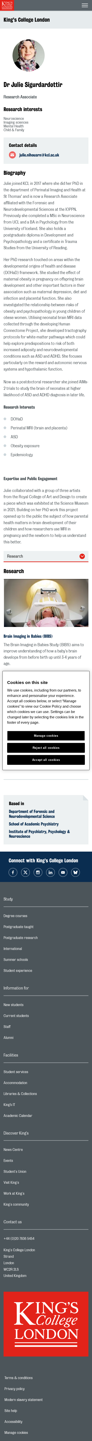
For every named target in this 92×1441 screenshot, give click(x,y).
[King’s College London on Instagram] (37, 872)
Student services (34, 1073)
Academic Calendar (36, 1117)
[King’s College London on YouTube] (63, 872)
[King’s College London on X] (25, 872)
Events (26, 1162)
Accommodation (33, 1084)
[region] (46, 720)
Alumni (26, 1039)
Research (15, 557)
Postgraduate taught (36, 928)
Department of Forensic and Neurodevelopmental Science (32, 813)
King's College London (27, 19)
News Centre (31, 1151)
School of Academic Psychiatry (34, 824)
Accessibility (28, 1422)
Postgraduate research (38, 939)
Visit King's (29, 1184)
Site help (26, 1411)
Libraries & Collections (38, 1095)
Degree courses (33, 917)
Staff (25, 1028)
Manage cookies (31, 1433)
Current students (34, 1017)
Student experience (36, 972)
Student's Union (33, 1173)
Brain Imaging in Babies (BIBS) (28, 636)
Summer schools (33, 961)
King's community (34, 1206)
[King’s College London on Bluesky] (75, 872)
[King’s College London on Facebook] (12, 872)
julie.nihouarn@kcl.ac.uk (39, 155)
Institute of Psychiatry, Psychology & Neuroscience (39, 834)
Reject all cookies (46, 747)
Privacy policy (29, 1389)
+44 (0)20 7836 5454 (19, 1239)
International (30, 950)
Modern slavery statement (38, 1400)
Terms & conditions (33, 1378)
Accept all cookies (46, 760)
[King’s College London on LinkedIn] (50, 872)
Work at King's (32, 1195)
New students (31, 1006)
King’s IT (27, 1106)
